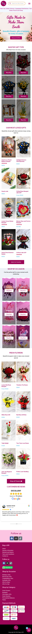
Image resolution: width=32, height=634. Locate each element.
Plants (23, 116)
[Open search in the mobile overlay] (17, 3)
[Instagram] (16, 538)
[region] (16, 24)
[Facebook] (12, 538)
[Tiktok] (20, 538)
